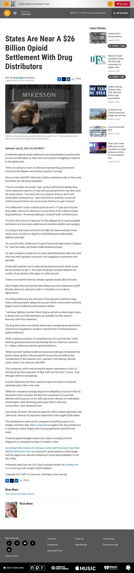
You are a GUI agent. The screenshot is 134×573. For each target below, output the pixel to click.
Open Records (81, 545)
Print (78, 78)
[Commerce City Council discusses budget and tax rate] (98, 114)
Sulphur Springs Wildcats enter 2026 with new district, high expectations (115, 92)
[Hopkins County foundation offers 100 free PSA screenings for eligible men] (98, 60)
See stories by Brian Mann (19, 493)
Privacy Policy (109, 539)
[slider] (19, 13)
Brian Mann (18, 77)
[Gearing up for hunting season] (98, 37)
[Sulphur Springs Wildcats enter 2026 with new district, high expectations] (98, 91)
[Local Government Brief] (98, 131)
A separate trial (43, 425)
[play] (7, 13)
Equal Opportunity (55, 551)
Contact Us (52, 539)
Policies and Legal (110, 545)
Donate (123, 4)
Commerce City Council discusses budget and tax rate (116, 113)
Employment (53, 545)
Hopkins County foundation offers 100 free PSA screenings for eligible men (116, 62)
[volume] (15, 13)
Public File (79, 539)
